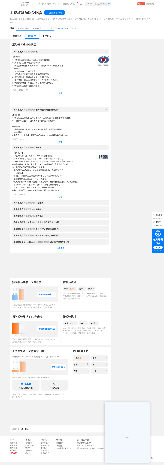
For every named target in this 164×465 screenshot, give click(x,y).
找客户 (27, 448)
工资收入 (47, 35)
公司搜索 (28, 443)
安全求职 (88, 443)
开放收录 (13, 450)
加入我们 (13, 448)
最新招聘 (17, 35)
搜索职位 (44, 443)
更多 (61, 92)
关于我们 (13, 443)
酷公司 (27, 453)
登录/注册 (150, 3)
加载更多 (60, 248)
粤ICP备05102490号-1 (85, 445)
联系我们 (13, 445)
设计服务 (24, 429)
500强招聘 (29, 450)
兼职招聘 (44, 448)
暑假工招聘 (45, 453)
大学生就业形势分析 (63, 448)
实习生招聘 (45, 450)
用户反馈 (13, 453)
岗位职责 (32, 35)
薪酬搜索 (59, 443)
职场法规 (80, 443)
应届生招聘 (45, 445)
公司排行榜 (29, 445)
